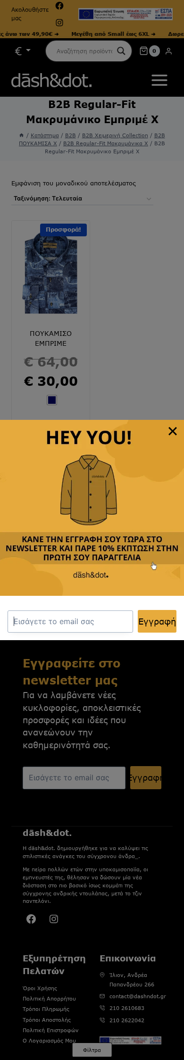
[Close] (173, 431)
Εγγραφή (157, 621)
